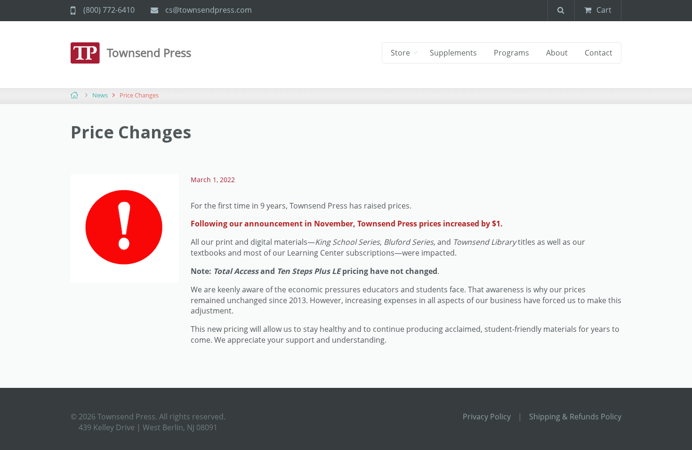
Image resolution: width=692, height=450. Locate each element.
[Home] (89, 53)
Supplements (453, 53)
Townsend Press (149, 52)
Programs (511, 53)
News (100, 95)
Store (401, 53)
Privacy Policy (487, 416)
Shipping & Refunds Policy (575, 416)
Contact (598, 53)
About (557, 53)
